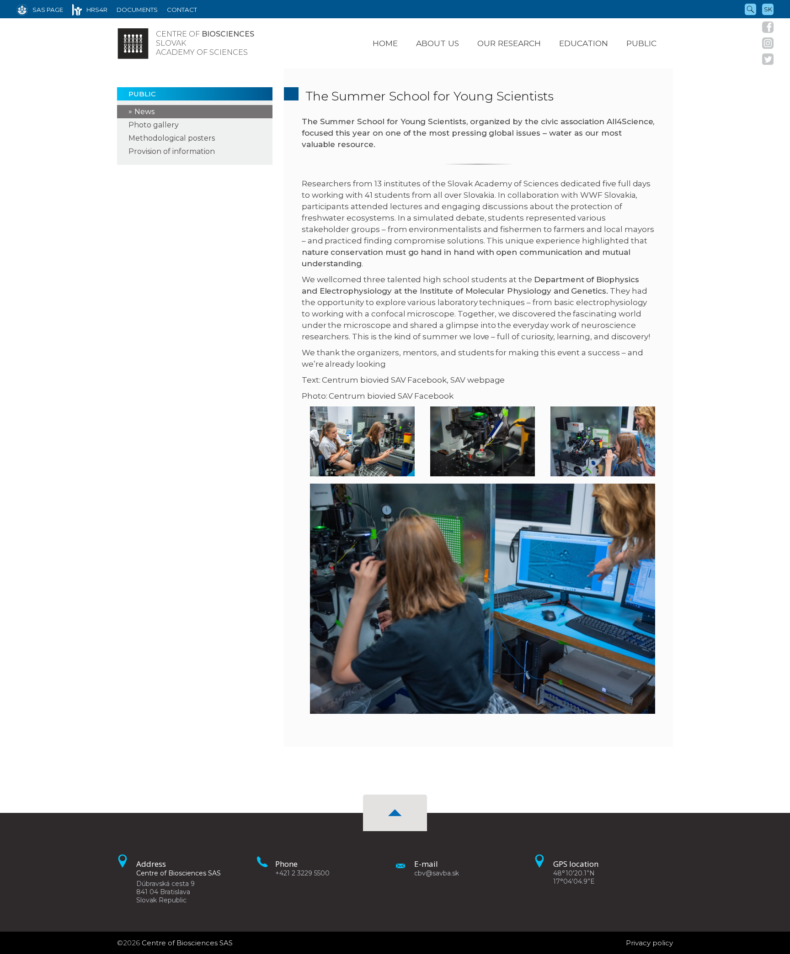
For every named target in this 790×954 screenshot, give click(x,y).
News (144, 111)
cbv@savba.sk (436, 873)
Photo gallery (153, 125)
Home (385, 43)
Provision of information (171, 151)
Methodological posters (171, 138)
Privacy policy (649, 942)
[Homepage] (133, 43)
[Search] (750, 8)
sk (768, 9)
